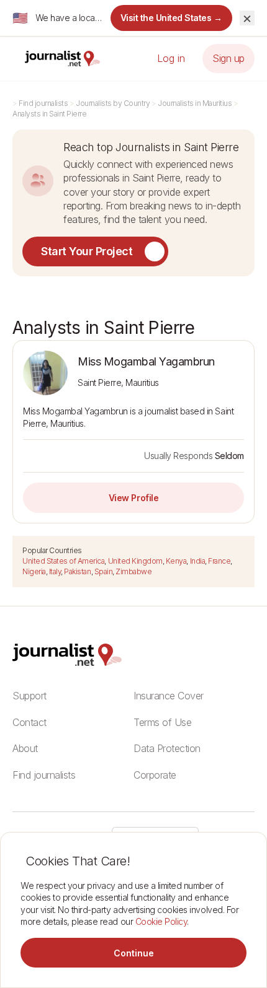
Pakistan (77, 571)
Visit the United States (171, 17)
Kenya (176, 561)
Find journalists (43, 103)
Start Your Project (86, 251)
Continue (134, 953)
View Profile (133, 497)
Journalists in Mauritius (195, 103)
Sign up (228, 58)
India (198, 561)
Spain (103, 571)
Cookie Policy (161, 921)
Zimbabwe (133, 571)
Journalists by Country (113, 103)
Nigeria (34, 571)
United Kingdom (135, 561)
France (219, 561)
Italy (55, 571)
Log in (171, 58)
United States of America (63, 561)
